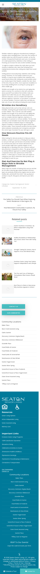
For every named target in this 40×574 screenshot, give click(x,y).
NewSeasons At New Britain (11, 358)
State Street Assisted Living (11, 376)
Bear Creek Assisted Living (10, 329)
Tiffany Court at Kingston (10, 384)
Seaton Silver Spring (8, 365)
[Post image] (8, 229)
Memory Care (6, 426)
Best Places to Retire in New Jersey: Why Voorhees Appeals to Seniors (24, 286)
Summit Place (6, 380)
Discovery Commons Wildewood (12, 340)
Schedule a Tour (11, 571)
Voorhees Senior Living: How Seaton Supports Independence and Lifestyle (25, 262)
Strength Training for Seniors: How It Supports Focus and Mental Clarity (25, 250)
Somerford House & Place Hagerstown (14, 373)
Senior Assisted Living (9, 423)
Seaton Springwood (17, 184)
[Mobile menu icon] (3, 4)
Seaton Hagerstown (8, 362)
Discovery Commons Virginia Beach (13, 336)
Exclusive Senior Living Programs (12, 437)
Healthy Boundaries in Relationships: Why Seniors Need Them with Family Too (25, 239)
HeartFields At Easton (9, 347)
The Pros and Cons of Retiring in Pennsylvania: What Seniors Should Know (24, 275)
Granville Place (6, 343)
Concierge (9, 455)
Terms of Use (19, 563)
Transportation (11, 462)
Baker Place (5, 325)
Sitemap (28, 563)
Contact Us (5, 471)
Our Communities (7, 469)
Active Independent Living (10, 419)
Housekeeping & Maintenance (15, 459)
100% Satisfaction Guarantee (11, 440)
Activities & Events (12, 448)
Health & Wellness (12, 451)
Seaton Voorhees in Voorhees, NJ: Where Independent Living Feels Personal (24, 227)
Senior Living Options (8, 415)
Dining (7, 444)
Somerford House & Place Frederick (13, 369)
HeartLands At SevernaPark (11, 354)
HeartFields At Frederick (9, 351)
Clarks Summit (6, 332)
